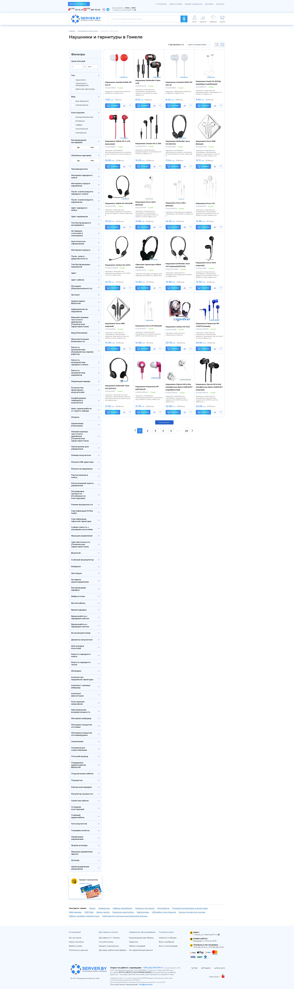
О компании (161, 4)
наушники (81, 80)
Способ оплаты (106, 942)
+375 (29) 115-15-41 (200, 947)
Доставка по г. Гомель (109, 938)
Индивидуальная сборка (141, 938)
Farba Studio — (215, 977)
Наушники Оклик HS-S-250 (148, 143)
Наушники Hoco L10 (205, 203)
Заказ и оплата (176, 4)
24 (186, 430)
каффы (79, 125)
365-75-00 (95, 10)
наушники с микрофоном (82, 84)
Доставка (209, 4)
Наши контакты (76, 942)
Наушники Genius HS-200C (118, 265)
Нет (92, 147)
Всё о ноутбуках (166, 942)
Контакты (220, 4)
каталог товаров (79, 4)
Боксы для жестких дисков (192, 912)
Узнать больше (84, 883)
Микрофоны (163, 908)
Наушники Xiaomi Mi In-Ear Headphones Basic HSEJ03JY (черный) (209, 387)
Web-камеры (75, 912)
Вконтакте (220, 968)
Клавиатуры (104, 908)
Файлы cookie (75, 946)
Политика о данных (78, 950)
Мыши (92, 908)
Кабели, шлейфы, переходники (84, 916)
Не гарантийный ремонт (141, 950)
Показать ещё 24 (164, 422)
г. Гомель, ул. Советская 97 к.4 (123, 10)
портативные (82, 105)
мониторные (82, 129)
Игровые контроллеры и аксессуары (190, 908)
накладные (81, 133)
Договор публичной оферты (112, 950)
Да (78, 147)
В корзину (114, 105)
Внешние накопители (123, 912)
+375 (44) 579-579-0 (153, 968)
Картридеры (143, 912)
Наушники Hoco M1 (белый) (148, 326)
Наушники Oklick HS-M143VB (118, 203)
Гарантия (133, 942)
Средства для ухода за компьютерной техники (125, 916)
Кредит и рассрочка (193, 4)
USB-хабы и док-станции (164, 912)
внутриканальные (84, 117)
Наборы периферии (122, 908)
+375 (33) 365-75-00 (216, 947)
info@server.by (146, 984)
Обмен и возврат (137, 946)
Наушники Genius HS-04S (178, 327)
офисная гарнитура (85, 89)
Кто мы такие (75, 938)
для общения (82, 101)
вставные (80, 121)
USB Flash (89, 912)
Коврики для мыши (145, 908)
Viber (195, 968)
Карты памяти (103, 912)
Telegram (207, 968)
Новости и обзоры (168, 938)
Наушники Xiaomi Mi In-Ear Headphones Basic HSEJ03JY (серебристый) (179, 387)
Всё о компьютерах (168, 946)
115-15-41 (79, 10)
